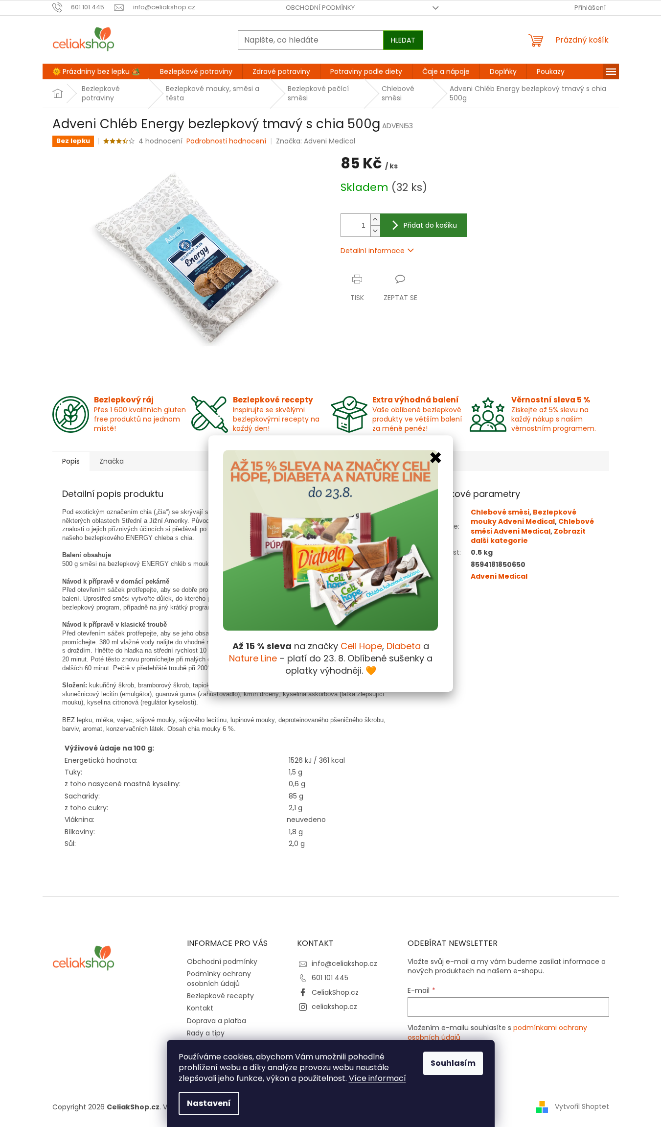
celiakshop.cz (334, 1006)
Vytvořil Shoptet (582, 1106)
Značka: (315, 141)
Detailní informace (373, 251)
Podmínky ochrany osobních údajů (219, 978)
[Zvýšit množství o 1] (375, 219)
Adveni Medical (499, 576)
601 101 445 (330, 978)
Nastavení (209, 1103)
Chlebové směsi (500, 512)
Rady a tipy (206, 1033)
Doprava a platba (216, 1021)
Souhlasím (453, 1063)
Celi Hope (361, 646)
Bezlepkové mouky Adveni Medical (523, 516)
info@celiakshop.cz (344, 963)
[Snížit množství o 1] (375, 230)
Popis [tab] (71, 461)
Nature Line (253, 658)
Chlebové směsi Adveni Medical (532, 526)
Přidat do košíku (430, 225)
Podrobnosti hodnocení (226, 141)
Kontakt (200, 1008)
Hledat (403, 40)
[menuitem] (96, 71)
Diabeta (404, 646)
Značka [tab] (111, 461)
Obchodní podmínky (320, 7)
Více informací (377, 1078)
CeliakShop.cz (335, 992)
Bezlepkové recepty (220, 996)
